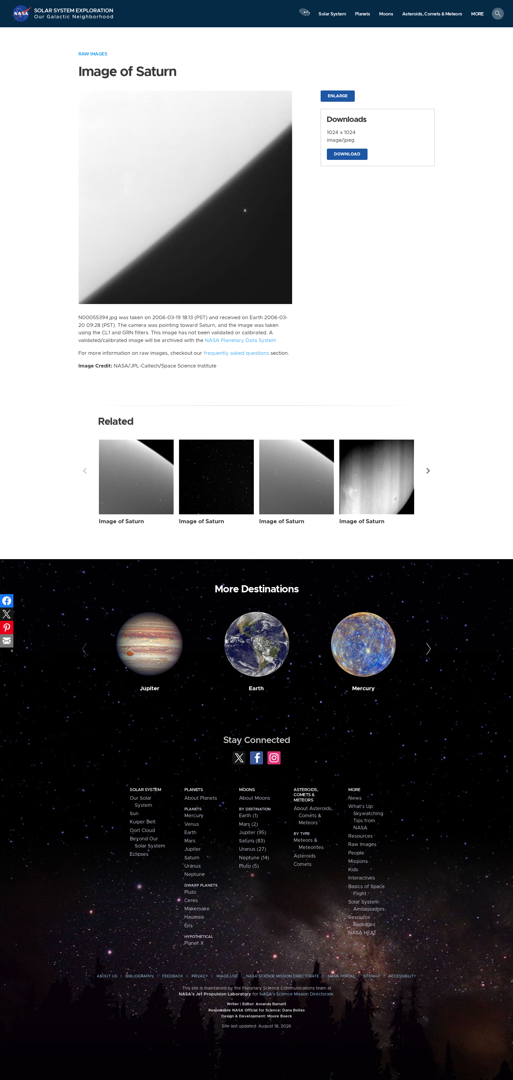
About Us (107, 976)
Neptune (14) (254, 857)
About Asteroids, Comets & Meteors (313, 815)
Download (347, 154)
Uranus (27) (252, 849)
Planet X (194, 943)
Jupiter (149, 688)
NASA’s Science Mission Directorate (296, 994)
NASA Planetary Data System (240, 340)
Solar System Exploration (74, 8)
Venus (191, 824)
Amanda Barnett (271, 1004)
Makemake (197, 908)
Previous (84, 470)
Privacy (199, 976)
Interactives (361, 878)
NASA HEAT (362, 933)
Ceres (191, 900)
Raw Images (92, 54)
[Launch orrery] (305, 15)
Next (428, 470)
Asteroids (305, 856)
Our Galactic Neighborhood (74, 18)
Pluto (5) (249, 866)
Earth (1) (248, 815)
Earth (256, 688)
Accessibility (402, 976)
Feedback (172, 976)
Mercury (363, 688)
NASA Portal (341, 976)
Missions (358, 861)
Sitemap (371, 976)
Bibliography (140, 976)
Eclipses (139, 854)
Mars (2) (248, 824)
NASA (22, 13)
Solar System (145, 790)
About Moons (254, 798)
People (356, 853)
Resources (360, 836)
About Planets (200, 798)
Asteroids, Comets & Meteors (306, 795)
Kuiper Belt (143, 822)
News (355, 798)
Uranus (192, 866)
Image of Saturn (121, 521)
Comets (302, 864)
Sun (134, 813)
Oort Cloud (142, 830)
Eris (188, 925)
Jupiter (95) (252, 832)
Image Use (227, 976)
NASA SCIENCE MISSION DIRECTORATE (282, 976)
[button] (477, 14)
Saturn (192, 857)
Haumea (194, 917)
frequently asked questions (236, 353)
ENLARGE (338, 96)
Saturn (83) (252, 841)
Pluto (190, 892)
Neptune (194, 874)
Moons (247, 790)
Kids (353, 869)
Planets (193, 790)
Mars (189, 841)
